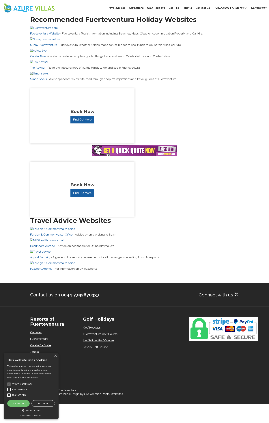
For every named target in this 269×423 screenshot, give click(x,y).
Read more (32, 377)
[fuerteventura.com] (44, 27)
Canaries (36, 332)
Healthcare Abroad (42, 246)
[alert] (31, 386)
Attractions (136, 7)
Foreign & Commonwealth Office (51, 234)
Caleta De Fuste (40, 345)
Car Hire (174, 7)
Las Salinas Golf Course (98, 340)
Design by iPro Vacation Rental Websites (96, 394)
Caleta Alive (38, 56)
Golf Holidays (156, 7)
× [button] (55, 356)
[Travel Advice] (40, 251)
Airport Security (40, 257)
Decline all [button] (43, 403)
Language (258, 7)
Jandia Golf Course (95, 347)
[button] (9, 384)
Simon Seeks (38, 79)
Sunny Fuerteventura (43, 45)
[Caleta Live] (38, 50)
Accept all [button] (18, 403)
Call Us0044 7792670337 (231, 7)
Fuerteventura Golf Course (100, 334)
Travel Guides (116, 7)
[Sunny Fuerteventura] (45, 39)
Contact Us (202, 7)
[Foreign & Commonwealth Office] (52, 228)
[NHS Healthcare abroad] (47, 240)
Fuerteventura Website (44, 33)
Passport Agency (41, 268)
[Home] (28, 8)
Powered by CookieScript (31, 415)
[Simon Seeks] (39, 73)
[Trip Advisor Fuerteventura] (39, 61)
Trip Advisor (37, 67)
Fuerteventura (39, 338)
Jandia (34, 351)
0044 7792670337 (80, 295)
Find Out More (82, 119)
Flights (187, 7)
